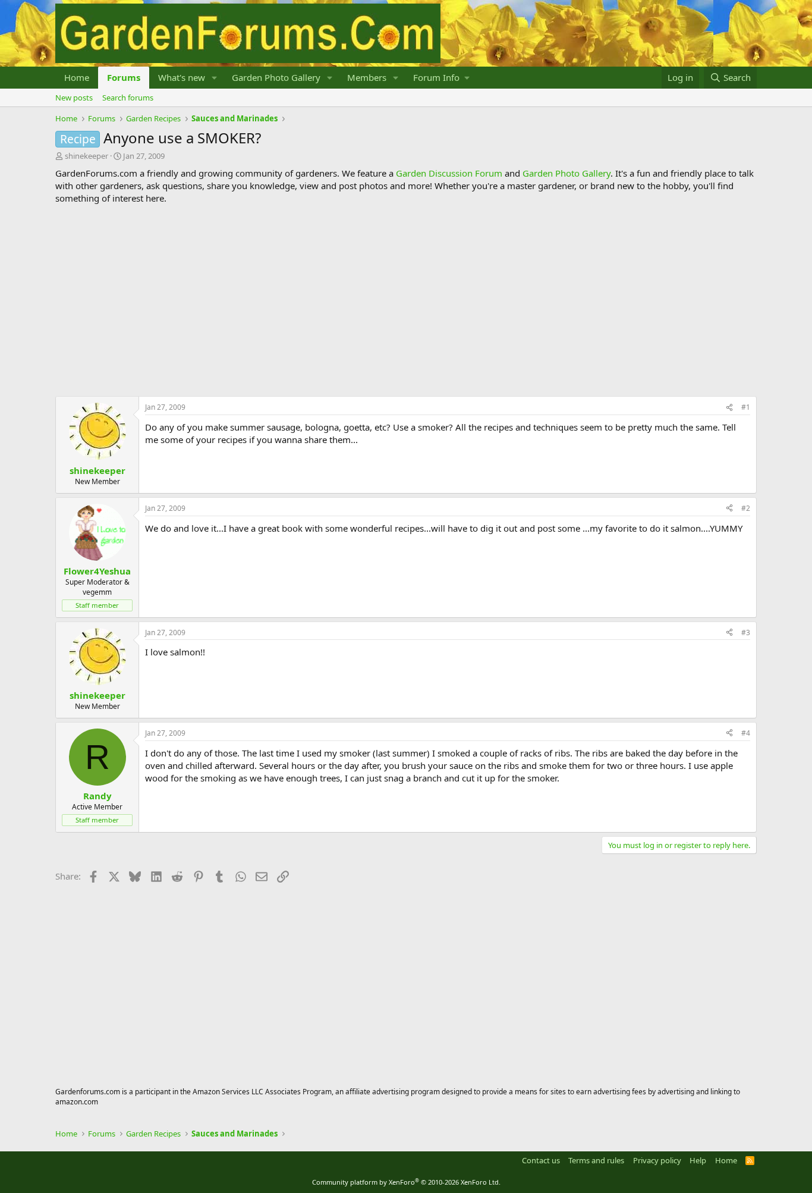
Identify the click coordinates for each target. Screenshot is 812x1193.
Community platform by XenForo (406, 1182)
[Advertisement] (406, 300)
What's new (181, 77)
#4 (745, 733)
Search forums (127, 97)
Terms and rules (596, 1160)
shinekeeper (86, 155)
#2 (745, 508)
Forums (123, 77)
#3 (745, 632)
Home (76, 77)
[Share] (729, 408)
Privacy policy (657, 1160)
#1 (745, 407)
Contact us (541, 1160)
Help (698, 1160)
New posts (74, 97)
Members (366, 77)
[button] (214, 78)
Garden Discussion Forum (449, 173)
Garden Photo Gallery (276, 77)
